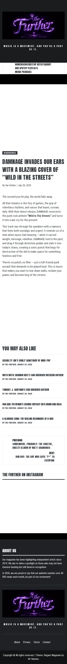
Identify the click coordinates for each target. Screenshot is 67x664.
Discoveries (10, 152)
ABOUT (48, 64)
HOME (17, 64)
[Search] (58, 67)
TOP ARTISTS (39, 64)
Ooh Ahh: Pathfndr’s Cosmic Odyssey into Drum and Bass (32, 404)
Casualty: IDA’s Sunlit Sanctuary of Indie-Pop (26, 360)
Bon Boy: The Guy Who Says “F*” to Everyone (35, 456)
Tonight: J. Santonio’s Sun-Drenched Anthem (25, 390)
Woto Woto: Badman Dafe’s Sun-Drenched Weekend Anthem (32, 375)
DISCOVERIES (26, 64)
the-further (11, 185)
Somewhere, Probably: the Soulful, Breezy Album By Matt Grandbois (32, 444)
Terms (37, 642)
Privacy (26, 642)
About (17, 642)
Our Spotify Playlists (26, 68)
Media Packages (23, 72)
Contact (46, 642)
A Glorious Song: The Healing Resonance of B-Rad (27, 419)
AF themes (33, 658)
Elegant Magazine (52, 655)
